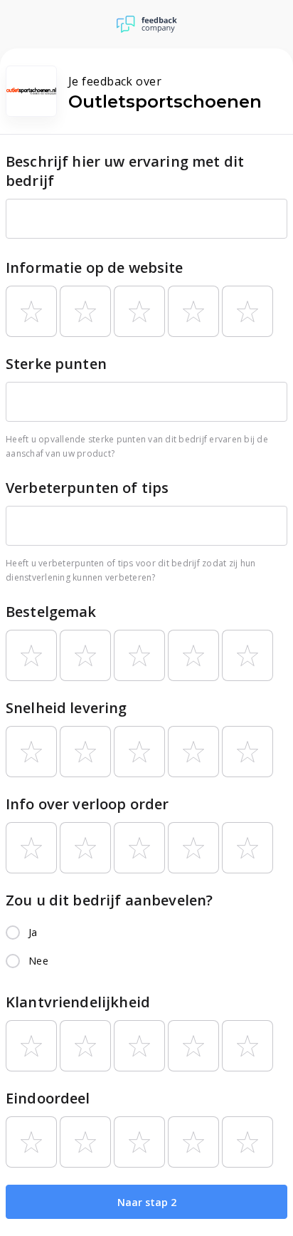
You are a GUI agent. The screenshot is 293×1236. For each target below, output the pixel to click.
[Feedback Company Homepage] (147, 24)
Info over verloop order (87, 804)
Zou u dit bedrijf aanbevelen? (109, 900)
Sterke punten (56, 363)
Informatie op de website (94, 267)
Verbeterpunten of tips (87, 487)
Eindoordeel (48, 1098)
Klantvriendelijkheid (78, 1002)
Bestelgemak (51, 611)
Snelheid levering (66, 707)
